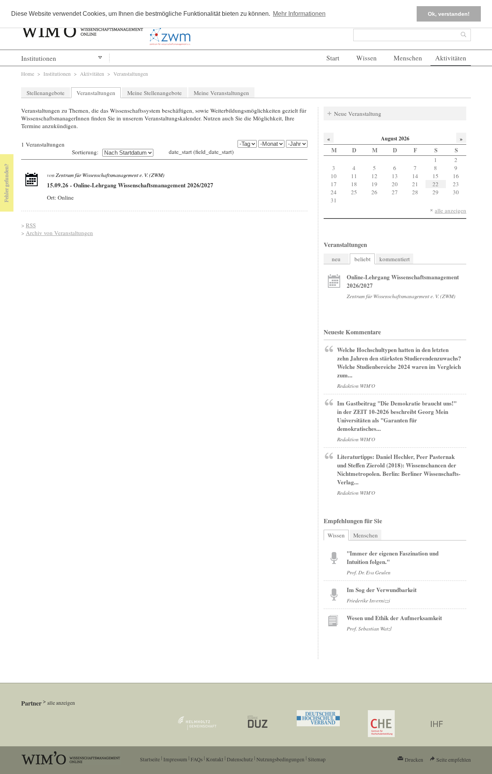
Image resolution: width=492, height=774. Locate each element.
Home (27, 73)
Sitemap (317, 759)
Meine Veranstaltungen (221, 93)
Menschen (408, 57)
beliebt (362, 259)
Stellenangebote (46, 93)
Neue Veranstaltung (357, 113)
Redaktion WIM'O (356, 385)
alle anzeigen (450, 210)
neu (336, 259)
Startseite (150, 759)
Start (332, 57)
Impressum (175, 759)
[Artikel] (31, 179)
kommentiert (394, 259)
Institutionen (38, 58)
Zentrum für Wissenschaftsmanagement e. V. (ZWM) (110, 174)
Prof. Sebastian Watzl (369, 628)
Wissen (366, 57)
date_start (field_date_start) (201, 151)
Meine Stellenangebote (154, 93)
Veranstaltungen (95, 93)
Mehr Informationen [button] (299, 13)
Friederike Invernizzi (368, 600)
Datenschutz (240, 759)
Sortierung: (85, 152)
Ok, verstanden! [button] (449, 14)
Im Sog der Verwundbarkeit (382, 590)
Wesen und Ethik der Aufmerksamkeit (394, 618)
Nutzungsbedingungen (280, 759)
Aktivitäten (450, 57)
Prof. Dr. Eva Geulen (369, 572)
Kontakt (214, 759)
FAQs (197, 759)
